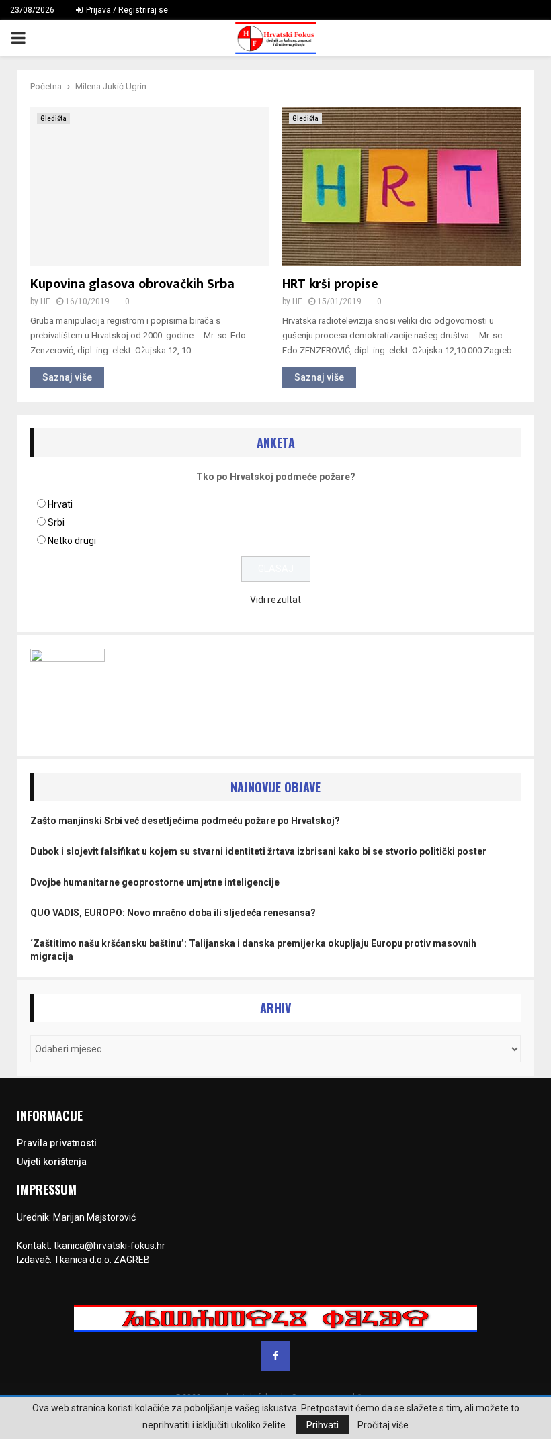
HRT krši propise (330, 284)
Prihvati (322, 1425)
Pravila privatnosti (57, 1143)
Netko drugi (72, 540)
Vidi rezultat (275, 599)
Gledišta (53, 118)
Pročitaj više (383, 1425)
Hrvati (60, 504)
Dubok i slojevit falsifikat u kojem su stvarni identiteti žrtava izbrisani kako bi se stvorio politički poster (258, 851)
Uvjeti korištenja (52, 1161)
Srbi (56, 522)
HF (45, 301)
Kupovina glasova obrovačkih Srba (132, 284)
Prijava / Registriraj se (126, 10)
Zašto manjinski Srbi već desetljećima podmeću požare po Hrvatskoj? (185, 820)
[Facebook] (275, 1356)
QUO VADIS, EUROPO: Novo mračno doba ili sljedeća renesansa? (173, 912)
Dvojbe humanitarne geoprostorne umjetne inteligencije (155, 882)
